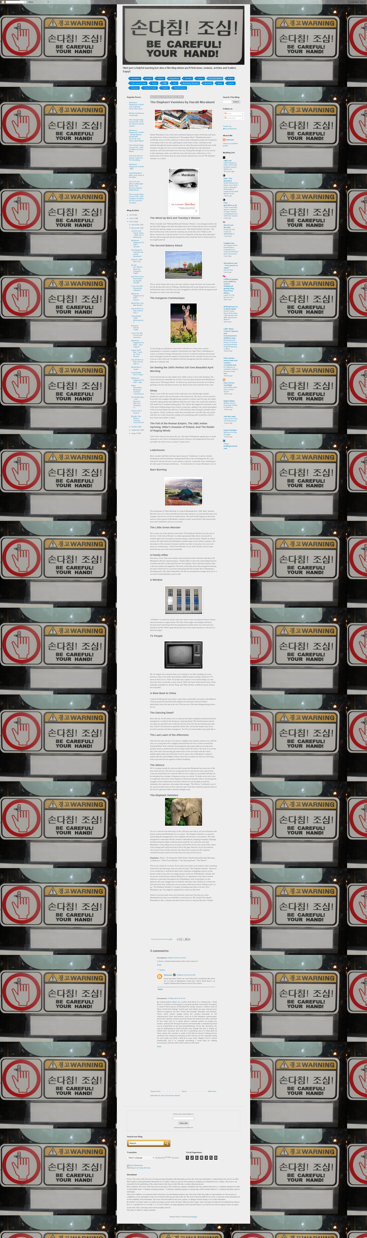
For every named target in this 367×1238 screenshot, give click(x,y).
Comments (231, 118)
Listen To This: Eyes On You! (229, 296)
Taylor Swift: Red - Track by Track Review (136, 353)
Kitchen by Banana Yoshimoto (136, 114)
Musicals (208, 83)
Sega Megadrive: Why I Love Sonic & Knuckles (136, 175)
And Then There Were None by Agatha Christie (137, 280)
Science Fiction (150, 88)
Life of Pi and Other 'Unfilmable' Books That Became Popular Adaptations (136, 186)
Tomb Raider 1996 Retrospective (137, 319)
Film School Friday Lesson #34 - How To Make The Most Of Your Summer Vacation (136, 198)
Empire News (229, 401)
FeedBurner (188, 1128)
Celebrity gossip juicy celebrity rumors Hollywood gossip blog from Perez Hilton (231, 286)
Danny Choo (228, 270)
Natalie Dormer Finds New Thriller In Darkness (230, 405)
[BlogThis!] (180, 939)
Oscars (231, 83)
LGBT (165, 83)
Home (184, 1091)
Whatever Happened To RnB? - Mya (136, 166)
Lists (175, 83)
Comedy (188, 78)
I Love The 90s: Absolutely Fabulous (137, 288)
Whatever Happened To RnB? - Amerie (137, 297)
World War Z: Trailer (136, 368)
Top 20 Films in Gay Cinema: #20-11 (137, 362)
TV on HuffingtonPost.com (231, 446)
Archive (149, 78)
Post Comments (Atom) (170, 1096)
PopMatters (229, 243)
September (136, 430)
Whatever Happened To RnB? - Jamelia (137, 243)
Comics (200, 78)
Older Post (212, 1091)
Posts (228, 114)
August (134, 433)
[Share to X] (183, 939)
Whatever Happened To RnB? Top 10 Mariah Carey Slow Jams (136, 106)
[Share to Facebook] (186, 939)
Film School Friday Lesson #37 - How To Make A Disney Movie (136, 148)
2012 (131, 222)
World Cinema (180, 88)
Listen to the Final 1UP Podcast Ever (230, 420)
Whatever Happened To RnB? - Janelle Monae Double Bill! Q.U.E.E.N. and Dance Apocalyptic (136, 135)
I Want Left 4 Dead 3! (136, 412)
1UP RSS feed (229, 417)
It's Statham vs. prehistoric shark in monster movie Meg (231, 370)
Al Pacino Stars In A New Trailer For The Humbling (136, 158)
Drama (230, 78)
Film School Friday (138, 83)
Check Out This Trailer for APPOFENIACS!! (229, 232)
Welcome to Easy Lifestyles (230, 433)
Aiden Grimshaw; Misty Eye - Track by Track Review (137, 390)
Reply (159, 965)
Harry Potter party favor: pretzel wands (230, 389)
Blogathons (174, 78)
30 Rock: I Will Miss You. (136, 261)
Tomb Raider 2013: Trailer (137, 374)
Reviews (134, 88)
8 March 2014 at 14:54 (177, 958)
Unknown (168, 975)
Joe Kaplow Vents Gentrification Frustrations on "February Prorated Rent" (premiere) (231, 249)
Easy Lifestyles (230, 430)
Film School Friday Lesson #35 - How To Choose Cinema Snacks (136, 123)
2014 (131, 215)
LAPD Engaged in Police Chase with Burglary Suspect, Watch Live (230, 166)
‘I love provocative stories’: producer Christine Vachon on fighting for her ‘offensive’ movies (231, 211)
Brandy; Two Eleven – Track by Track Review (137, 419)
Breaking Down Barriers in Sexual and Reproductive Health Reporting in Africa (230, 344)
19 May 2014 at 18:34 (176, 998)
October (134, 427)
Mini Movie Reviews (191, 83)
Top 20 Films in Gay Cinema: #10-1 (137, 311)
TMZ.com (228, 161)
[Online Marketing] (135, 1165)
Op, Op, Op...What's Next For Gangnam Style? (137, 269)
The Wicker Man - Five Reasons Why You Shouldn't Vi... (137, 402)
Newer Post (155, 1091)
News (220, 83)
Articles (161, 78)
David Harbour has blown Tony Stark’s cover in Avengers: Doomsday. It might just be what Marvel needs (231, 188)
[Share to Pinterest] (189, 939)
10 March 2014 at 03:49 (185, 975)
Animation (135, 78)
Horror (154, 83)
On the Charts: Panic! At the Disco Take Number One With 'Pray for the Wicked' (231, 315)
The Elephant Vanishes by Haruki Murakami (137, 253)
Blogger (194, 1217)
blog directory (144, 1168)
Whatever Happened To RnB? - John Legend (137, 344)
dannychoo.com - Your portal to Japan (231, 265)
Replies (162, 970)
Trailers (165, 88)
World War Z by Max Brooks (137, 304)
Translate (175, 1158)
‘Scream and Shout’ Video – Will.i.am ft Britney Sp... (137, 234)
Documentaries (215, 78)
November (135, 228)
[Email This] (178, 939)
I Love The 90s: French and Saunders (137, 335)
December (135, 225)
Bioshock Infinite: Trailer (135, 328)
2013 (131, 218)
